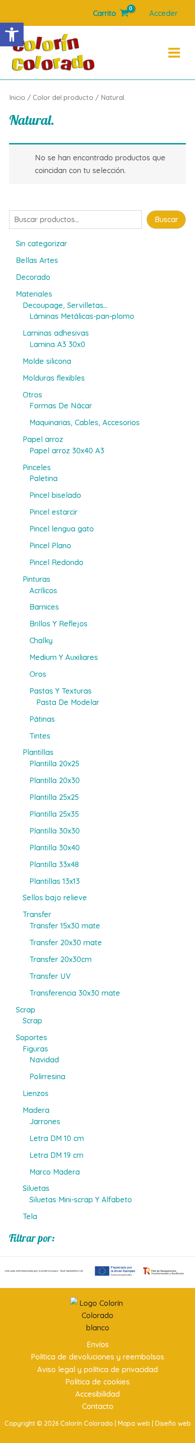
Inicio (17, 97)
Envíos (98, 1344)
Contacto (97, 1406)
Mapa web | (136, 1423)
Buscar (166, 219)
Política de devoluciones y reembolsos (97, 1356)
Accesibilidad (97, 1393)
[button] (12, 34)
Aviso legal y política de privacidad (97, 1369)
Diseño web (173, 1423)
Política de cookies (97, 1381)
